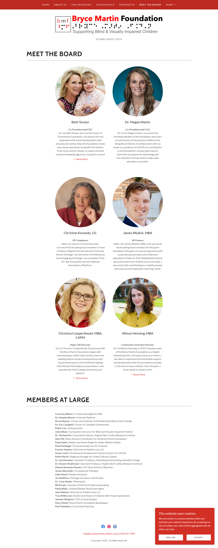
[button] (171, 5)
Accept (198, 537)
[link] (109, 24)
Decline (170, 537)
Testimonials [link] (105, 4)
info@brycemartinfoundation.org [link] (100, 533)
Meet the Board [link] (150, 4)
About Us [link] (60, 4)
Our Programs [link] (81, 4)
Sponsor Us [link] (127, 4)
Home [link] (45, 4)
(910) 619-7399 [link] (127, 533)
